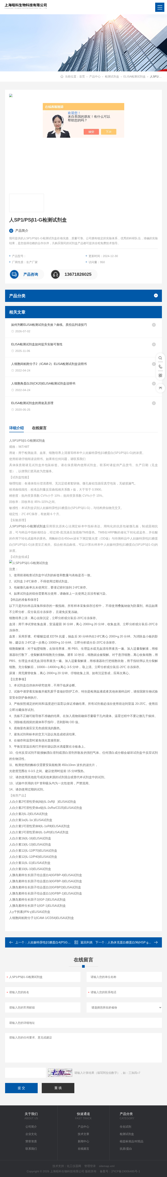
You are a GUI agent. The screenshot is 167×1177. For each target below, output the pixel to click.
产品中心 (95, 76)
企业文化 (31, 1134)
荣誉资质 (31, 1141)
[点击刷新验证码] (60, 1073)
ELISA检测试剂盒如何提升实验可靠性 (37, 344)
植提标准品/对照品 (131, 1141)
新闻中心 (83, 1141)
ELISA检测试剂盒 (134, 76)
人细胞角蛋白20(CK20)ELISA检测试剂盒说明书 (43, 383)
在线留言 (39, 428)
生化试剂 (125, 1126)
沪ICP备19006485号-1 (125, 1171)
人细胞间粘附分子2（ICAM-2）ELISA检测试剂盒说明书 (49, 364)
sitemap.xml (106, 1166)
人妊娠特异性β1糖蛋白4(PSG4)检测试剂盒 (56, 942)
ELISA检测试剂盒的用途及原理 (32, 403)
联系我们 (31, 1148)
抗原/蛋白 (126, 1148)
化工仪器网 (74, 1166)
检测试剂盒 (112, 76)
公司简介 (31, 1126)
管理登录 (90, 1166)
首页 (82, 76)
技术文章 (83, 1134)
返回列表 (86, 942)
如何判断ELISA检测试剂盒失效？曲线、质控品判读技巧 (49, 324)
